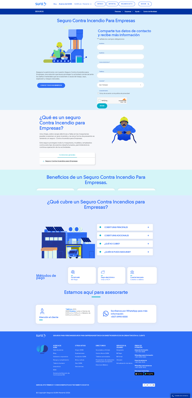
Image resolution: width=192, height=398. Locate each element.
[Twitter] (147, 385)
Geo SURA (78, 363)
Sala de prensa (58, 350)
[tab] (67, 155)
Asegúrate (120, 350)
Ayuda (137, 11)
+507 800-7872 (140, 362)
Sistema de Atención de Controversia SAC (61, 374)
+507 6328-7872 (140, 367)
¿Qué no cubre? (112, 244)
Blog (55, 4)
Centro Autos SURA (102, 353)
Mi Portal (119, 356)
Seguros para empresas (83, 335)
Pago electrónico (108, 277)
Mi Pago (119, 353)
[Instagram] (150, 385)
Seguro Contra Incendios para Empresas (61, 161)
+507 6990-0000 (140, 357)
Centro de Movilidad (150, 11)
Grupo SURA (79, 350)
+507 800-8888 (140, 352)
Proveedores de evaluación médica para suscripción (105, 360)
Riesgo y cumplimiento (61, 360)
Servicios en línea (120, 335)
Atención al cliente (136, 335)
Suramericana (79, 353)
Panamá (86, 4)
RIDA (54, 370)
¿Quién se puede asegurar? (117, 252)
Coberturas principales (116, 227)
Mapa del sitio (41, 385)
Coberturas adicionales (116, 236)
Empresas (128, 11)
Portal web (75, 277)
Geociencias (79, 366)
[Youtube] (153, 385)
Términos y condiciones (55, 385)
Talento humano (59, 363)
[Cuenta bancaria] (132, 272)
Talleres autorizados (103, 356)
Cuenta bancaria (137, 277)
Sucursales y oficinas (103, 350)
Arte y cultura (79, 360)
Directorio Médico (102, 365)
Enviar (102, 106)
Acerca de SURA (65, 4)
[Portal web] (73, 272)
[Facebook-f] (144, 385)
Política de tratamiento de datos (76, 385)
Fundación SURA (80, 356)
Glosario (119, 360)
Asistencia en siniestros (103, 335)
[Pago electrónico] (103, 272)
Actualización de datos (124, 363)
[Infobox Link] (127, 314)
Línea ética (57, 366)
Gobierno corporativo (60, 356)
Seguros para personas (63, 335)
